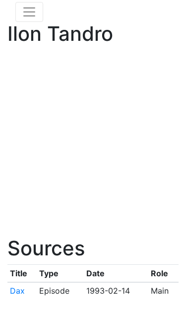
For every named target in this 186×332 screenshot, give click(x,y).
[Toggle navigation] (29, 12)
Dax (17, 291)
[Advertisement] (93, 143)
